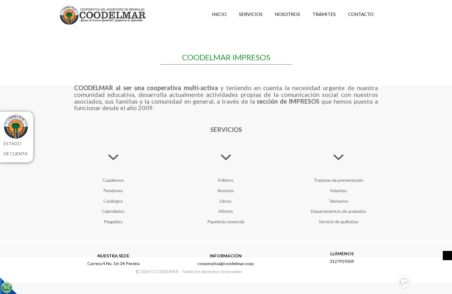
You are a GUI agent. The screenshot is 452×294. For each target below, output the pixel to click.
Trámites (324, 14)
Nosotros (287, 14)
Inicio (219, 14)
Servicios (251, 14)
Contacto (361, 14)
